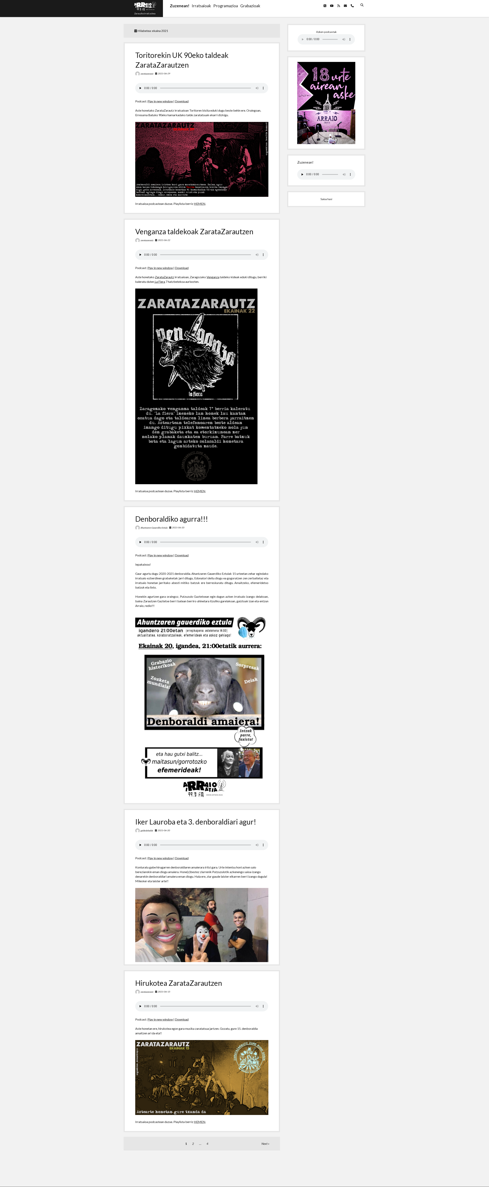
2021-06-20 (178, 527)
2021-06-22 (164, 240)
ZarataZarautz (164, 277)
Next (264, 1143)
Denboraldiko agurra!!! (171, 518)
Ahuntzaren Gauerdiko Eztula (154, 527)
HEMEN (199, 203)
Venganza (212, 277)
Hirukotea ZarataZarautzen (178, 983)
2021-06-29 (164, 73)
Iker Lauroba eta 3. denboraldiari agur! (195, 821)
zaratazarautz (147, 73)
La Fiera (159, 281)
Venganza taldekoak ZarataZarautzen (194, 231)
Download (182, 101)
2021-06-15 (164, 991)
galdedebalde (147, 830)
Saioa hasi (326, 199)
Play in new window (160, 101)
